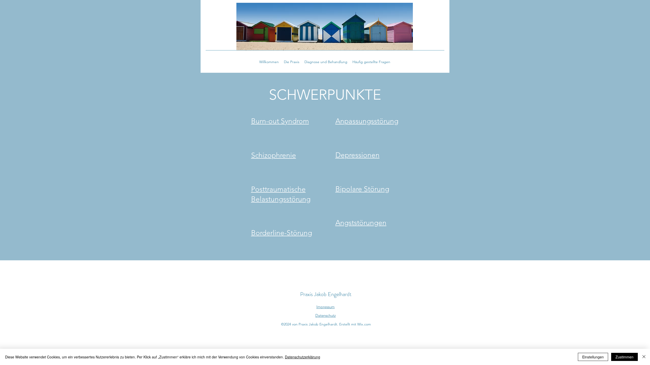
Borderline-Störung (281, 233)
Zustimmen (624, 356)
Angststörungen (360, 222)
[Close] (644, 357)
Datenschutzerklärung (302, 356)
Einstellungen (593, 356)
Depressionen (357, 155)
